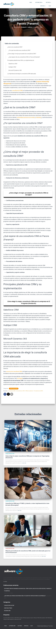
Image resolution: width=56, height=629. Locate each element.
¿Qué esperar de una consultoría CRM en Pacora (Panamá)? (24, 57)
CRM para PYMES (8, 608)
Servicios (42, 5)
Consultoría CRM (11, 390)
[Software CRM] (8, 4)
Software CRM (38, 2)
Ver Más (5, 581)
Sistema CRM (7, 610)
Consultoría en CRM (13, 388)
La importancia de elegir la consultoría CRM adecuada (21, 73)
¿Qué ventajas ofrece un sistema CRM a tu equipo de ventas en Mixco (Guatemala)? (25, 595)
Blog (50, 5)
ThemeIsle (50, 625)
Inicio (31, 2)
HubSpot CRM (12, 67)
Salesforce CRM (12, 63)
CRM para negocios (19, 617)
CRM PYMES (47, 617)
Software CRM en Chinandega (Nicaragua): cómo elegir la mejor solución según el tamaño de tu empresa (27, 589)
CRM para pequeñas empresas (28, 617)
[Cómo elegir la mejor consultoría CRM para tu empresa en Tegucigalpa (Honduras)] (28, 435)
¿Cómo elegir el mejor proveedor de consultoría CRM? (21, 53)
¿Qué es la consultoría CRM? (14, 47)
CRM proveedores (29, 390)
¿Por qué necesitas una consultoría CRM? (19, 50)
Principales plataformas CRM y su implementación (20, 60)
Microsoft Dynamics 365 (15, 70)
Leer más (24, 463)
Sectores (48, 2)
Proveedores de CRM (38, 390)
